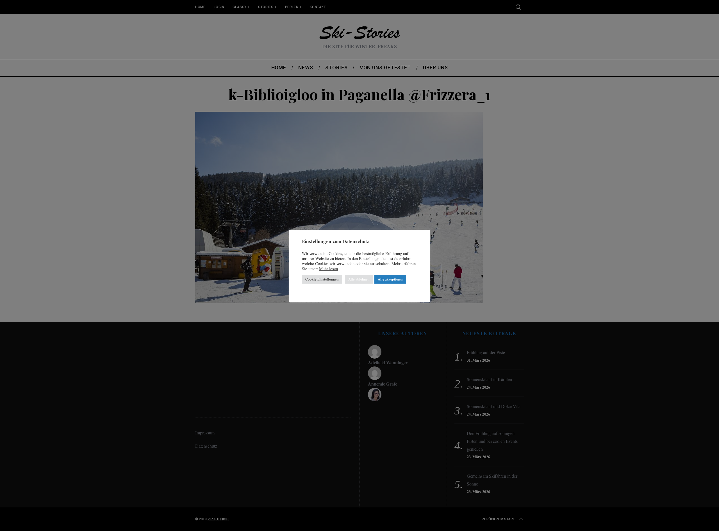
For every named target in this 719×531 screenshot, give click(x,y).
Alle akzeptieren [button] (390, 279)
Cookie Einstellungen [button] (322, 279)
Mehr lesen (328, 268)
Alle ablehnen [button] (359, 279)
